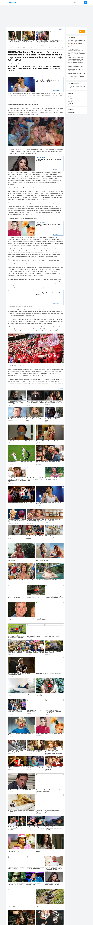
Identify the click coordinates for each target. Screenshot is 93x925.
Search (69, 29)
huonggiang (17, 63)
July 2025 (70, 96)
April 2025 (70, 104)
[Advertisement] (46, 15)
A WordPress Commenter (74, 86)
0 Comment (30, 63)
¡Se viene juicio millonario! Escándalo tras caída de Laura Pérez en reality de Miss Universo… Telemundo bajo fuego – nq (76, 52)
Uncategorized (14, 47)
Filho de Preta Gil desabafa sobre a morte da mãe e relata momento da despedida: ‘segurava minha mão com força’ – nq (76, 76)
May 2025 (70, 101)
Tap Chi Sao (11, 2)
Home (9, 47)
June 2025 (70, 99)
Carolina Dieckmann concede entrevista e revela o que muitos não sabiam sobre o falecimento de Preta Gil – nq (76, 69)
